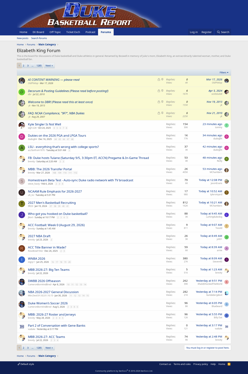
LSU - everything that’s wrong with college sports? (63, 147)
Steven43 (217, 261)
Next (48, 65)
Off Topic (55, 32)
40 (63, 206)
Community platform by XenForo (124, 370)
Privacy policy (200, 364)
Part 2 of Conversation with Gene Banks (56, 325)
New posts (22, 38)
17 (57, 262)
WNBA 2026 (36, 258)
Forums (106, 32)
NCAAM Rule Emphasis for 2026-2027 (55, 191)
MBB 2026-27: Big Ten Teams (49, 269)
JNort (30, 217)
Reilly (219, 160)
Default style (27, 364)
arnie (219, 250)
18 (61, 262)
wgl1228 (32, 127)
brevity (31, 161)
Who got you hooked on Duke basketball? (58, 214)
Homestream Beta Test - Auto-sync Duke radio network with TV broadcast (80, 180)
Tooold (219, 228)
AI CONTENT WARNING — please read (54, 79)
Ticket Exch (73, 32)
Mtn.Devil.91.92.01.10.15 (40, 295)
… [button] (32, 65)
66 (64, 139)
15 (87, 295)
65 (60, 139)
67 (68, 139)
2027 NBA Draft (39, 236)
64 (55, 139)
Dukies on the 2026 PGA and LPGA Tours (57, 135)
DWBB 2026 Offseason (44, 281)
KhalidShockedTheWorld (210, 283)
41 (67, 206)
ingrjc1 (31, 261)
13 (81, 284)
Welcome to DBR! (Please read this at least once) (60, 102)
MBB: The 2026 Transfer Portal (50, 169)
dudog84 (32, 139)
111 (70, 172)
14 (85, 284)
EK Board (38, 32)
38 (55, 206)
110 (64, 172)
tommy (218, 127)
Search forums (39, 38)
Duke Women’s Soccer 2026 (48, 303)
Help (213, 364)
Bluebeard (217, 306)
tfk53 (30, 206)
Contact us (165, 364)
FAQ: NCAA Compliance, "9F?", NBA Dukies (56, 113)
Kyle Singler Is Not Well (44, 124)
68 (72, 139)
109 (59, 172)
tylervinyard (216, 194)
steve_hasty (34, 183)
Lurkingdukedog (214, 216)
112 (75, 172)
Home (23, 32)
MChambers (216, 172)
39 (59, 206)
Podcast (90, 32)
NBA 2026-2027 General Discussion (53, 292)
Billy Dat (218, 317)
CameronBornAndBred (39, 284)
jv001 (219, 239)
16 (53, 262)
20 (69, 262)
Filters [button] (223, 72)
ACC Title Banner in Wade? (47, 247)
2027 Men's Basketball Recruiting (52, 203)
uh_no (31, 195)
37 (51, 206)
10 (68, 284)
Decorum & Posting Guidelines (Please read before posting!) (68, 91)
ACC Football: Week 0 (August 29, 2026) (56, 225)
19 (65, 262)
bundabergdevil (214, 295)
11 (72, 284)
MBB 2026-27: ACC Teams (46, 337)
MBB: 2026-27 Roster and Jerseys (52, 314)
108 (54, 172)
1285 (39, 65)
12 (77, 284)
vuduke (31, 329)
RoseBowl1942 (35, 250)
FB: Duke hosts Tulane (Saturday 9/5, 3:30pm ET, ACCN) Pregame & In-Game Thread (88, 158)
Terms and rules (182, 364)
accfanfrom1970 (36, 150)
